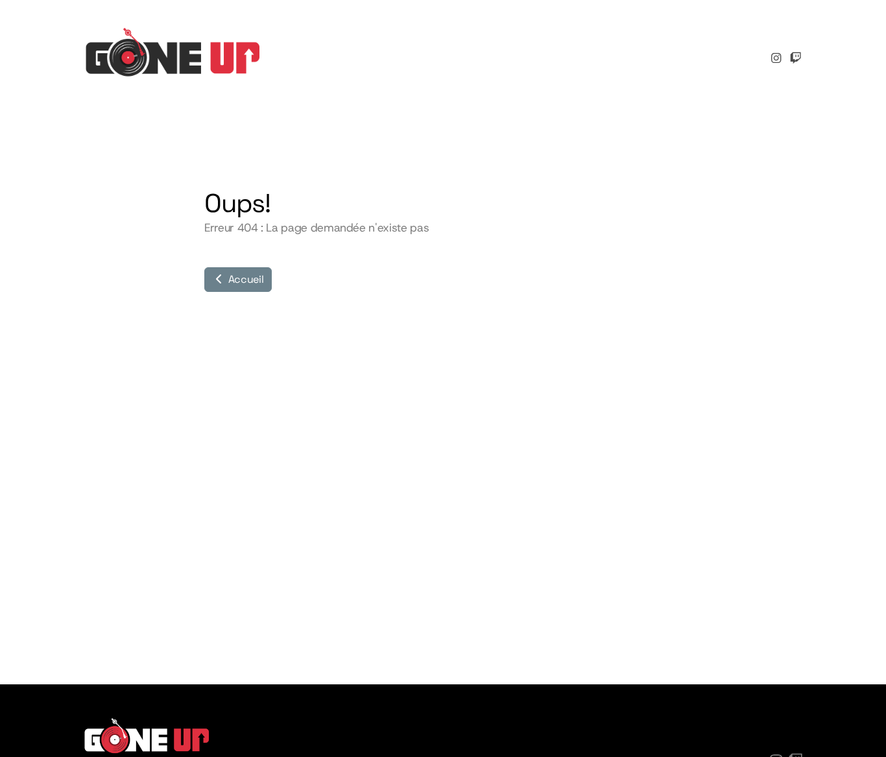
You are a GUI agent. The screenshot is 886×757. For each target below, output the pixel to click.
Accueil (244, 279)
